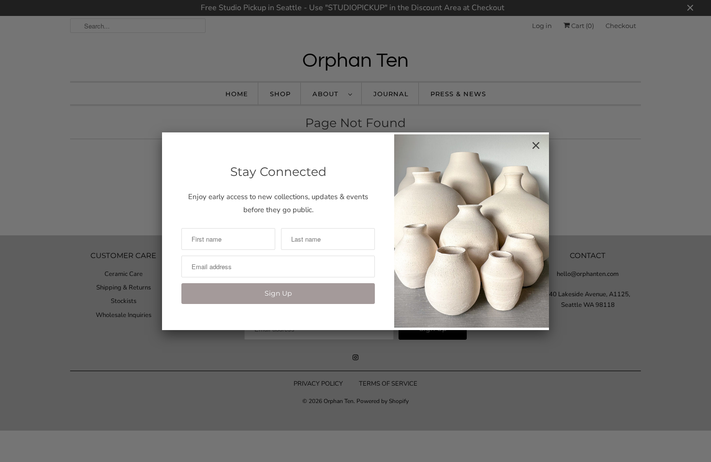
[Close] (536, 145)
